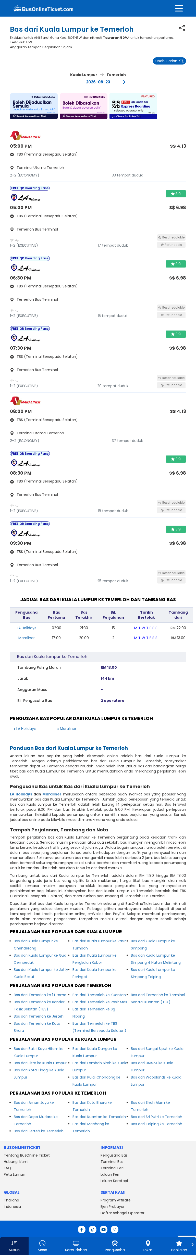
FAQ (7, 1168)
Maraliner (26, 637)
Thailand (11, 1200)
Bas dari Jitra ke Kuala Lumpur (40, 1063)
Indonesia (12, 1206)
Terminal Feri (112, 1168)
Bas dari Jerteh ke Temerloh (39, 1131)
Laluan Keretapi (114, 1180)
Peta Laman (14, 1174)
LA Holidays (26, 627)
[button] (34, 106)
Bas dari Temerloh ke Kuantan (99, 994)
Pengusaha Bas (114, 1155)
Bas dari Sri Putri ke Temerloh (156, 1116)
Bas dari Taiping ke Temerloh (156, 1123)
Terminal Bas (112, 1161)
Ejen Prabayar (113, 1206)
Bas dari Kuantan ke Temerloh (99, 1116)
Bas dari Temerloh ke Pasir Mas (99, 1002)
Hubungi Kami (16, 1161)
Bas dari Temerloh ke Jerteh (39, 1016)
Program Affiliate (116, 1200)
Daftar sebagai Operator (122, 1212)
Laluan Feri (110, 1174)
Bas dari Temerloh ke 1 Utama (40, 994)
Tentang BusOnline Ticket (27, 1155)
